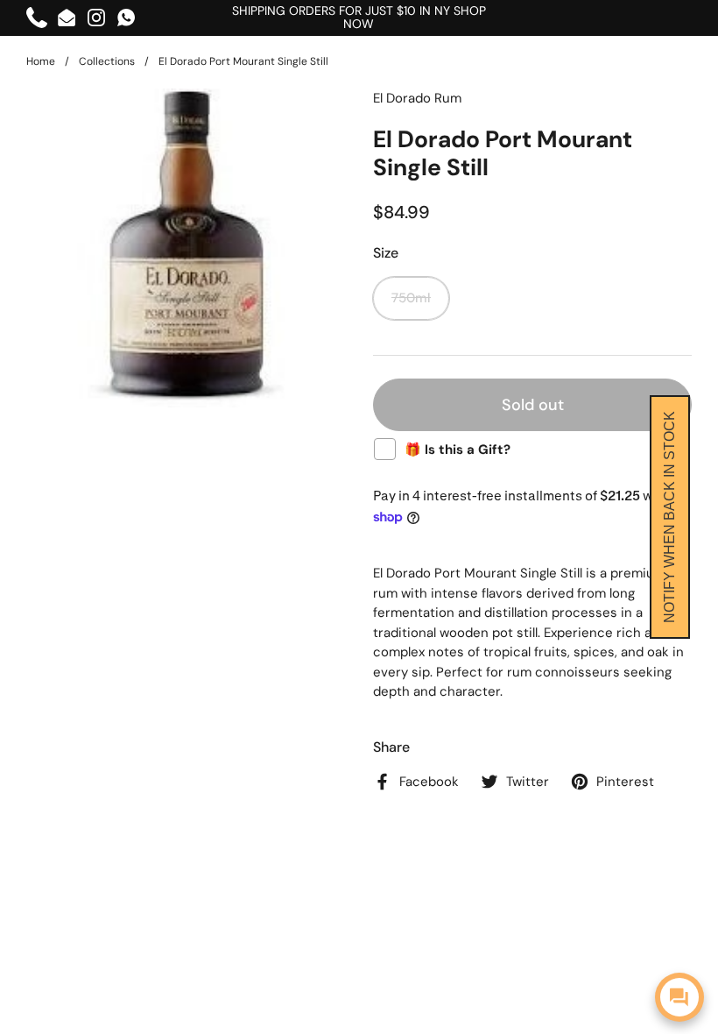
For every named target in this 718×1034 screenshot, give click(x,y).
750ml (411, 298)
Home (40, 61)
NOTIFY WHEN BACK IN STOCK (669, 517)
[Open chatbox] (679, 997)
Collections (107, 61)
